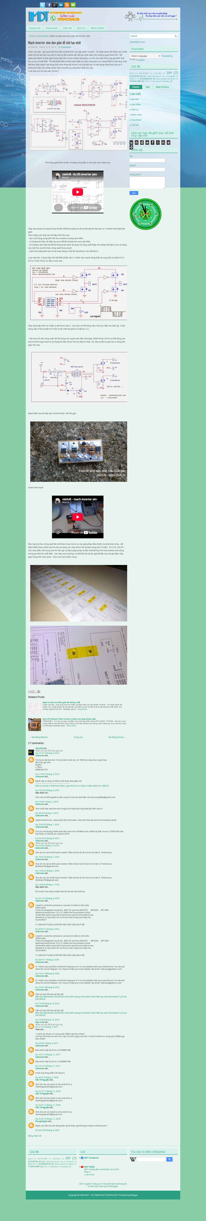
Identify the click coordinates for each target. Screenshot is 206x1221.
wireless (166, 81)
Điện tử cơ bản (42, 786)
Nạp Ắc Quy (160, 76)
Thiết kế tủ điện (57, 786)
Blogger (114, 1186)
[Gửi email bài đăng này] (29, 691)
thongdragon (41, 1121)
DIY (169, 73)
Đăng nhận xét (34, 1136)
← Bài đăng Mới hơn (38, 737)
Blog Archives (162, 87)
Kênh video (136, 115)
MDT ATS (147, 76)
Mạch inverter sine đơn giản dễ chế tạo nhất (54, 42)
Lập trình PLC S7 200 (75, 786)
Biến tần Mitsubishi (44, 996)
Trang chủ (34, 28)
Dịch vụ (81, 28)
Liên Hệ (67, 28)
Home (32, 36)
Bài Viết (134, 99)
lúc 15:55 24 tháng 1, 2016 (47, 857)
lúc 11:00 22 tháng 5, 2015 (47, 774)
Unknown (39, 755)
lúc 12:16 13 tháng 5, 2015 (47, 753)
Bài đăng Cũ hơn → (117, 737)
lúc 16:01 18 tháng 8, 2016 (47, 973)
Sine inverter (42, 36)
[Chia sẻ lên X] (35, 691)
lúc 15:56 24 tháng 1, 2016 (47, 871)
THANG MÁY (135, 81)
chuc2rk (39, 748)
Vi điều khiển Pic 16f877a (97, 786)
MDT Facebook (91, 1158)
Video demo (155, 81)
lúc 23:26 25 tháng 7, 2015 (47, 824)
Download (51, 28)
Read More (82, 709)
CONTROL (158, 73)
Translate (140, 60)
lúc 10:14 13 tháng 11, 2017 (47, 1066)
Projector (172, 76)
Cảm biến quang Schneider (77, 996)
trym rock (39, 1022)
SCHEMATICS (146, 79)
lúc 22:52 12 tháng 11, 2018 (47, 1119)
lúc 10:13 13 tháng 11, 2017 (47, 1054)
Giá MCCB (59, 996)
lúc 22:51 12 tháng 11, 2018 (47, 1091)
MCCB (42, 999)
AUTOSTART (144, 73)
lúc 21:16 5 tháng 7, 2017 (46, 1027)
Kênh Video (97, 28)
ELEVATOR (134, 76)
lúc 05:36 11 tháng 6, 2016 (47, 929)
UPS (146, 81)
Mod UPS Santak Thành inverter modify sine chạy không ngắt (69, 719)
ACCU (132, 73)
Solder (172, 79)
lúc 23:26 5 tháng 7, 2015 (46, 813)
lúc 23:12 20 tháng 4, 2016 (47, 898)
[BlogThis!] (32, 691)
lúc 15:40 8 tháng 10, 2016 (47, 1003)
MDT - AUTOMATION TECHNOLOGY (101, 1195)
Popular (135, 87)
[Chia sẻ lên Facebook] (38, 691)
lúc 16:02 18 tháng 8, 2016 (47, 987)
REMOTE (133, 79)
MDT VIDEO (89, 1167)
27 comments (64, 47)
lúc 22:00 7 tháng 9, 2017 (46, 1043)
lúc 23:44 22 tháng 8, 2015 (47, 838)
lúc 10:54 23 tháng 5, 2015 (47, 790)
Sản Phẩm (136, 104)
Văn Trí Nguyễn (42, 1080)
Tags (147, 87)
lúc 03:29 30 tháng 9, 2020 (47, 1130)
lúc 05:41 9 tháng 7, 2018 (46, 1077)
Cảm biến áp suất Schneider (104, 996)
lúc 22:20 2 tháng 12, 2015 (47, 845)
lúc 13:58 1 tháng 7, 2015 (46, 802)
